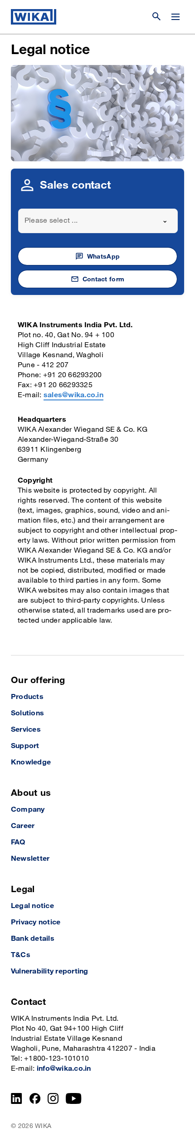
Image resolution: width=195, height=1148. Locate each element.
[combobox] (98, 221)
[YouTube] (74, 1098)
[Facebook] (35, 1098)
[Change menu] (175, 16)
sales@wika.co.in (73, 395)
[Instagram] (53, 1098)
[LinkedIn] (16, 1098)
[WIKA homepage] (33, 16)
